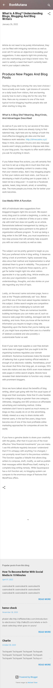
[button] (49, 14)
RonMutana (18, 5)
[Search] (49, 5)
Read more (44, 599)
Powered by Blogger (28, 677)
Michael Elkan (32, 683)
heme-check (9, 607)
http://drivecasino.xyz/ (36, 139)
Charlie (6, 640)
